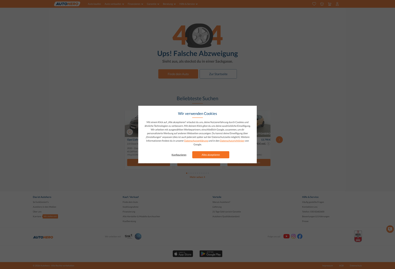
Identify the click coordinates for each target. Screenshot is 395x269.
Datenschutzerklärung (196, 140)
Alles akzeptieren (211, 154)
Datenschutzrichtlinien (232, 140)
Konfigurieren (179, 154)
